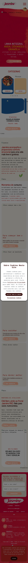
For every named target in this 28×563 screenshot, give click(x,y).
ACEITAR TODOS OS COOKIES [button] (14, 294)
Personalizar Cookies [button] (14, 298)
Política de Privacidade (16, 282)
